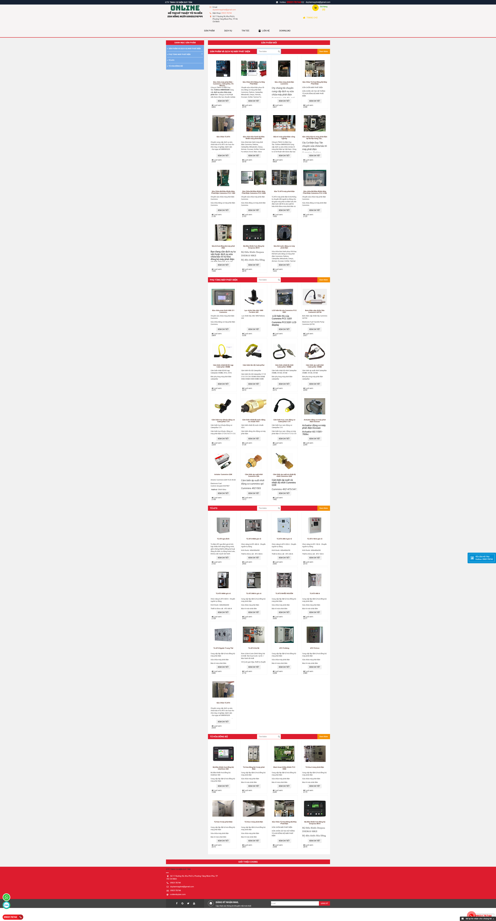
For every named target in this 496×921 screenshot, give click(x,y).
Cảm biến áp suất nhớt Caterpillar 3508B (315, 366)
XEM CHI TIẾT (223, 101)
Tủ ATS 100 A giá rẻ (314, 539)
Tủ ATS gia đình (223, 539)
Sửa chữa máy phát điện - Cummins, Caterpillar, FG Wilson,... (223, 83)
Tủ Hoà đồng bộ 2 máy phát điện (254, 768)
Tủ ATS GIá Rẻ (253, 648)
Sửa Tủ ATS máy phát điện (284, 191)
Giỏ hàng (323, 7)
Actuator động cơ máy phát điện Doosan (315, 421)
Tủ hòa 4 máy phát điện (314, 767)
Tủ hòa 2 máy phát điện (254, 822)
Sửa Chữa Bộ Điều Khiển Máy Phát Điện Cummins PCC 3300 (254, 192)
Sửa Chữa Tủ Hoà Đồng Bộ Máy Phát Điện (314, 83)
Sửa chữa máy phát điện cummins (284, 83)
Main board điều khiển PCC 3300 (284, 768)
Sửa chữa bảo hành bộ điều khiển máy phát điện (254, 137)
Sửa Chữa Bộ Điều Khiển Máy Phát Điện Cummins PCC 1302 (223, 192)
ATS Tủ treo (314, 648)
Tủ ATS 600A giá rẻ (223, 593)
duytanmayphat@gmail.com (318, 2)
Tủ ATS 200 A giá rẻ (284, 539)
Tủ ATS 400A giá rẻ (253, 539)
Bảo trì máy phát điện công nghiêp (284, 137)
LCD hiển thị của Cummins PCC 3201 (284, 311)
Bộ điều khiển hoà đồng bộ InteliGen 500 (223, 768)
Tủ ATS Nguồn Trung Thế (223, 648)
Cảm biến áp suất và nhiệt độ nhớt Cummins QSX (284, 475)
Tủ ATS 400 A (315, 593)
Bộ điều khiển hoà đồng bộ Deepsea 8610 (253, 247)
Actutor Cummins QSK (223, 474)
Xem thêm (323, 51)
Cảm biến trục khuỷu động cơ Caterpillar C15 (223, 421)
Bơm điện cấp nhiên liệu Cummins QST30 (314, 311)
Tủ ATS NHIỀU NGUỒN (284, 593)
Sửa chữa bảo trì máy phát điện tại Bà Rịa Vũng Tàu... (314, 137)
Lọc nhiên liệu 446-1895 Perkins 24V (253, 311)
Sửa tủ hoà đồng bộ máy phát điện (223, 247)
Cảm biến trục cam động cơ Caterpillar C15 (284, 421)
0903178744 (294, 2)
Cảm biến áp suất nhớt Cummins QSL (254, 475)
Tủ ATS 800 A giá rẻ (253, 593)
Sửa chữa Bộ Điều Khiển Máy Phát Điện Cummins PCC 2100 (315, 192)
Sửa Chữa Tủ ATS (223, 137)
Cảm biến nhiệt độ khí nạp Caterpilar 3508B (223, 366)
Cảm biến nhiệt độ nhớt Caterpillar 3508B (284, 366)
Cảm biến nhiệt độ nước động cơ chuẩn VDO (253, 421)
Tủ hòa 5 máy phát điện (223, 822)
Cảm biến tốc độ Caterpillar (254, 365)
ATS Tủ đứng (284, 648)
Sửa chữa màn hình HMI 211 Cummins (223, 311)
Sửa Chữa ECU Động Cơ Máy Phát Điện (254, 83)
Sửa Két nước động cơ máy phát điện (284, 247)
